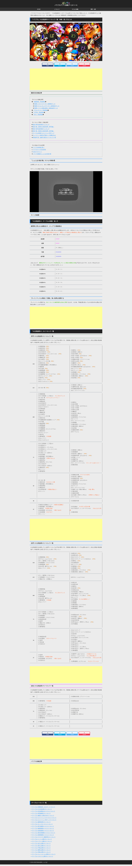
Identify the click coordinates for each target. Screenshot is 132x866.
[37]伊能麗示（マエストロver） (46, 577)
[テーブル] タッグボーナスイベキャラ (42, 824)
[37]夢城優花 (74, 650)
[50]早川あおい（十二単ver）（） (80, 595)
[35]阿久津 (73, 582)
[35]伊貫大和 (74, 584)
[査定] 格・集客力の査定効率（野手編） (43, 126)
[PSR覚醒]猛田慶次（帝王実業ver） (47, 364)
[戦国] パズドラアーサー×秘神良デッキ (44, 103)
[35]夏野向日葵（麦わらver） (78, 386)
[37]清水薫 (40, 642)
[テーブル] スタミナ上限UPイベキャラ (42, 856)
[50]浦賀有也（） (43, 350)
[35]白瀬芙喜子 (74, 562)
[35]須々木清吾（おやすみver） (79, 406)
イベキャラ (57, 9)
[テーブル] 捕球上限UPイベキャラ (41, 850)
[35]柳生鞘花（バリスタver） (78, 424)
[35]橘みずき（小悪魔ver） (45, 579)
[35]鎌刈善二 (41, 410)
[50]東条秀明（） (43, 423)
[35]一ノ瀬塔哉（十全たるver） (46, 613)
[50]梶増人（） (75, 350)
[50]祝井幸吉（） (43, 348)
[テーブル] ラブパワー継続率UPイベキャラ (43, 837)
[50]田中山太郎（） (77, 361)
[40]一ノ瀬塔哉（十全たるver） (46, 560)
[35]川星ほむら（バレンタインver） (47, 449)
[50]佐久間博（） (76, 353)
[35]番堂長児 (41, 487)
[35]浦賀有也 (41, 401)
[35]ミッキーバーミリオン (85, 463)
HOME (38, 9)
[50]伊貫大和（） (76, 555)
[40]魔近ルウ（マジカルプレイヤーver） (48, 716)
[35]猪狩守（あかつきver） (83, 654)
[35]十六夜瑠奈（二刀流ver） (51, 395)
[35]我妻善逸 (41, 394)
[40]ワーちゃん (74, 431)
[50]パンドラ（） (76, 368)
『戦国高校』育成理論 (39, 101)
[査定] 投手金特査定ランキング (40, 129)
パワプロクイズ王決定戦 (39, 149)
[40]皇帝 (40, 621)
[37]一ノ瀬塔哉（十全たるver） (46, 575)
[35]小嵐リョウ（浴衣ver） (45, 452)
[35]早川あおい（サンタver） (78, 643)
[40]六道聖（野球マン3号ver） (85, 495)
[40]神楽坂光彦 (41, 619)
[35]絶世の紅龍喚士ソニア (50, 504)
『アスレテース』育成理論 (40, 110)
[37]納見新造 (74, 482)
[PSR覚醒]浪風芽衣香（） (78, 388)
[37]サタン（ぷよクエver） (77, 635)
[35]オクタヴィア (75, 630)
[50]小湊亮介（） (43, 359)
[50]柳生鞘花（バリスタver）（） (80, 374)
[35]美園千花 (74, 459)
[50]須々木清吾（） (77, 357)
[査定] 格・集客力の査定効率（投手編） (43, 131)
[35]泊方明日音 (74, 620)
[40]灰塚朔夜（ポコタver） (49, 510)
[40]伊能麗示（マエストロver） (46, 562)
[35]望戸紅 (40, 434)
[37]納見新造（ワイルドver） (78, 484)
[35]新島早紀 (41, 460)
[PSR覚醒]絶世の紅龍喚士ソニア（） (49, 419)
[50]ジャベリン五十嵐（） (46, 361)
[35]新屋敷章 (74, 451)
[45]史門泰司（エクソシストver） (79, 593)
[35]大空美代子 (41, 403)
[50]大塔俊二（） (76, 616)
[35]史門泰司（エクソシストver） (79, 637)
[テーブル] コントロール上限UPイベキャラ (43, 854)
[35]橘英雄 (40, 366)
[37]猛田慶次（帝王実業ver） (45, 484)
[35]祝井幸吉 (41, 399)
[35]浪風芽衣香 (74, 500)
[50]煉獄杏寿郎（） (77, 430)
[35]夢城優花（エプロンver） (84, 661)
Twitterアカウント (37, 151)
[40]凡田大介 (41, 624)
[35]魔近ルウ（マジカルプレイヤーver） (48, 726)
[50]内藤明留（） (43, 372)
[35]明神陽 (73, 422)
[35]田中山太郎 (74, 409)
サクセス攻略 (75, 9)
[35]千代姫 (40, 421)
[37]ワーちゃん (74, 496)
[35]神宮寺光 (41, 418)
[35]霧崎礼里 (41, 412)
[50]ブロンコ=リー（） (45, 376)
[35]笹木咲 (73, 633)
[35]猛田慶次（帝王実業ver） (45, 506)
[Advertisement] (66, 79)
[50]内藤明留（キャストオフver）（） (49, 374)
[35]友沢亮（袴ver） (76, 413)
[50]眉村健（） (75, 566)
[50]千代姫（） (43, 368)
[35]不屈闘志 (80, 599)
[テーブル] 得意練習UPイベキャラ (41, 813)
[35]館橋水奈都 (80, 474)
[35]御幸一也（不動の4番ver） (82, 489)
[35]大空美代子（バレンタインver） (47, 405)
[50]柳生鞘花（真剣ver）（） (79, 376)
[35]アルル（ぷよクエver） (45, 591)
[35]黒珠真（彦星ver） (76, 450)
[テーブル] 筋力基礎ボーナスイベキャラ (43, 826)
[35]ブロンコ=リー (42, 432)
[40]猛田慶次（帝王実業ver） (45, 456)
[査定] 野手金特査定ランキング (40, 124)
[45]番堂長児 (41, 430)
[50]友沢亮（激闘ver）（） (79, 453)
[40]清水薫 (40, 594)
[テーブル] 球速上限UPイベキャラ (41, 852)
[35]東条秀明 (46, 458)
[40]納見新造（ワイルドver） (78, 417)
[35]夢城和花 (44, 436)
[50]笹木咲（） (75, 588)
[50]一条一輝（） (43, 387)
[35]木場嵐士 (46, 638)
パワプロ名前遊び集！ (38, 147)
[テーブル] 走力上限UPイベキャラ (41, 843)
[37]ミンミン (41, 491)
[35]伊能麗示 (41, 615)
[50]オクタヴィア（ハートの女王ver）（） (83, 559)
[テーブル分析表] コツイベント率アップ (43, 133)
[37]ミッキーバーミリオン (77, 420)
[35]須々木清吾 (74, 407)
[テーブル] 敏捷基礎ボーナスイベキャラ (43, 828)
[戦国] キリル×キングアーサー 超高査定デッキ (46, 106)
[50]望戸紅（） (43, 377)
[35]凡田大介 (41, 660)
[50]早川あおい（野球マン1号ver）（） (82, 622)
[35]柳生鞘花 (74, 512)
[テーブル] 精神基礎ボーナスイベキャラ (43, 835)
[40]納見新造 (74, 415)
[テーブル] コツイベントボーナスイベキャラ (44, 817)
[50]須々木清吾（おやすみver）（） (81, 355)
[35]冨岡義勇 (41, 425)
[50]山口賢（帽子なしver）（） (47, 566)
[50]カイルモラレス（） (45, 381)
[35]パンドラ (74, 418)
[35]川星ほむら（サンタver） (45, 447)
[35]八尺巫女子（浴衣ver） (45, 465)
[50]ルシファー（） (44, 379)
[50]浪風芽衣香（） (77, 478)
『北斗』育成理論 (38, 114)
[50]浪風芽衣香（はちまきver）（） (81, 455)
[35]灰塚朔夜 (44, 512)
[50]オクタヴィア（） (77, 557)
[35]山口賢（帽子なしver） (45, 598)
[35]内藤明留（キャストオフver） (46, 429)
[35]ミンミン (41, 514)
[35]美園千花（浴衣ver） (77, 461)
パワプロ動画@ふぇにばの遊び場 (42, 154)
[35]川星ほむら (41, 445)
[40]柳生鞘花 (74, 464)
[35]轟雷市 (73, 411)
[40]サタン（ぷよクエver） (77, 577)
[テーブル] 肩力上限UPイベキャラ (41, 845)
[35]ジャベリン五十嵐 (43, 416)
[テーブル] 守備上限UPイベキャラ (41, 847)
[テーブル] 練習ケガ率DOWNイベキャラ (43, 815)
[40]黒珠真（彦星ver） (76, 352)
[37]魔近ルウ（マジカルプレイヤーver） (48, 721)
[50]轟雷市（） (75, 363)
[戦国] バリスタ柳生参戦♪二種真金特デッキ (46, 108)
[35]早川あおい (74, 645)
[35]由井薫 (73, 428)
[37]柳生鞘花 (74, 491)
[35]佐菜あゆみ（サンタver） (78, 614)
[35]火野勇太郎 (47, 489)
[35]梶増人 (73, 402)
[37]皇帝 (40, 640)
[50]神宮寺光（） (43, 363)
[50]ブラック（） (76, 370)
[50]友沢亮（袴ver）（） (78, 364)
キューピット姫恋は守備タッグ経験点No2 (44, 135)
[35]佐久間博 (74, 404)
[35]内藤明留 (41, 427)
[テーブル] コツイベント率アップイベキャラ (44, 820)
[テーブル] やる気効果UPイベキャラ (42, 809)
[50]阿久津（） (75, 553)
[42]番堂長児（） (43, 467)
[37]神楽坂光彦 (41, 636)
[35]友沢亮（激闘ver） (76, 476)
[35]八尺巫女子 (41, 463)
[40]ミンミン (41, 469)
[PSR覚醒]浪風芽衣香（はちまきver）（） (83, 366)
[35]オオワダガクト (43, 407)
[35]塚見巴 (44, 508)
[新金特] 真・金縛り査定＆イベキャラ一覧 (44, 137)
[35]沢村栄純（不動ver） (77, 591)
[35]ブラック (74, 485)
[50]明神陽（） (75, 372)
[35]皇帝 (40, 654)
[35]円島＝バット (75, 457)
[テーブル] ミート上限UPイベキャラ (42, 839)
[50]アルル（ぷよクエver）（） (47, 559)
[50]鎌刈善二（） (43, 355)
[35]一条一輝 (48, 397)
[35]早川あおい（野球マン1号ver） (80, 648)
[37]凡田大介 (41, 644)
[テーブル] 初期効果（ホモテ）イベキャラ (43, 807)
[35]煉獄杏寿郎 (74, 493)
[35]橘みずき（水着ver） (44, 623)
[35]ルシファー (41, 438)
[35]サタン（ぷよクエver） (83, 655)
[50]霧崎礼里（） (43, 357)
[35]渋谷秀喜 (41, 454)
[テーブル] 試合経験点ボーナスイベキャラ (43, 811)
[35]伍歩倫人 (80, 506)
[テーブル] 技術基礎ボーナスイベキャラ (43, 830)
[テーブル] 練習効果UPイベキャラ (41, 822)
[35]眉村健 (73, 601)
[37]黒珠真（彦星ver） (76, 385)
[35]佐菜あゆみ (74, 590)
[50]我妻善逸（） (43, 346)
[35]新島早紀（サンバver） (45, 462)
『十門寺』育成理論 (38, 112)
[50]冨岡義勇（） (43, 370)
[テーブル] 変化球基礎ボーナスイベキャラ (43, 832)
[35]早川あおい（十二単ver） (78, 646)
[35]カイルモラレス (43, 440)
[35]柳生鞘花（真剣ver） (77, 426)
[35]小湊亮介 (41, 414)
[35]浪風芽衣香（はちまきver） (79, 480)
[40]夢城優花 (74, 608)
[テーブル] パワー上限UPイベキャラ (42, 841)
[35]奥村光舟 (46, 482)
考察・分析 (93, 9)
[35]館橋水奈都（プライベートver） (80, 359)
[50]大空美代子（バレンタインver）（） (49, 353)
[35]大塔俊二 (74, 639)
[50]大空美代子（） (44, 352)
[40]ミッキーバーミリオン (77, 390)
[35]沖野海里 (41, 408)
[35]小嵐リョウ (41, 451)
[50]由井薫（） (75, 377)
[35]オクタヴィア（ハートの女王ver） (81, 632)
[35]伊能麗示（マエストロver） (46, 617)
